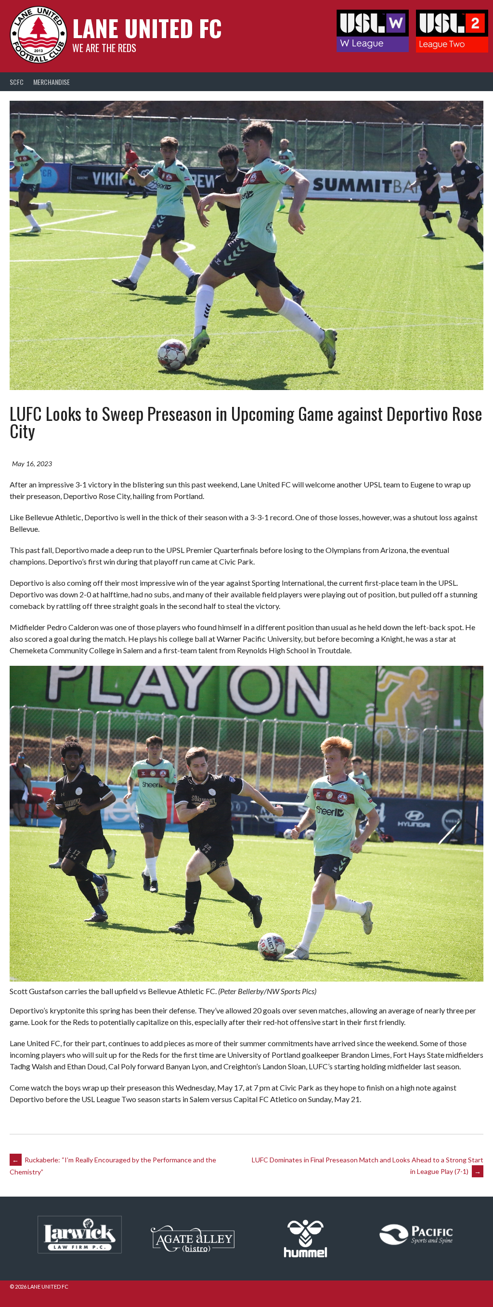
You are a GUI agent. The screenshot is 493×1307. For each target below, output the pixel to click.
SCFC (17, 82)
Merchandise (51, 82)
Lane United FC (147, 28)
